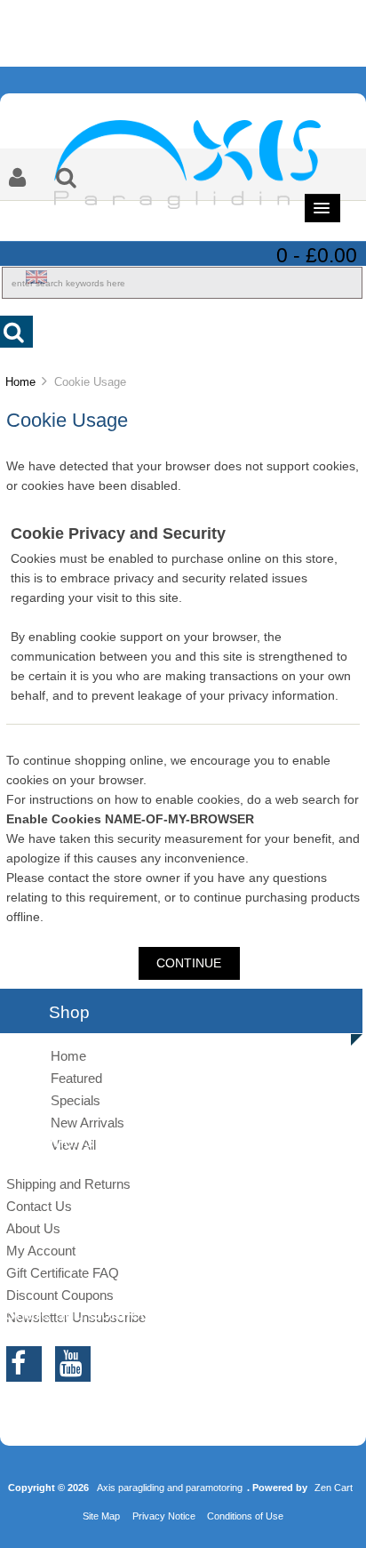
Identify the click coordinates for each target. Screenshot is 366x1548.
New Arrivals (87, 1122)
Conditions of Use (245, 1516)
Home (20, 382)
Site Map (101, 1516)
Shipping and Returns (68, 1183)
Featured (76, 1078)
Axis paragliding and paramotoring (170, 1487)
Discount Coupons (60, 1295)
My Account (41, 1250)
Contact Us (39, 1206)
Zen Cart (333, 1487)
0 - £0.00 (316, 255)
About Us (33, 1228)
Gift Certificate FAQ (62, 1272)
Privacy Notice (163, 1516)
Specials (75, 1100)
